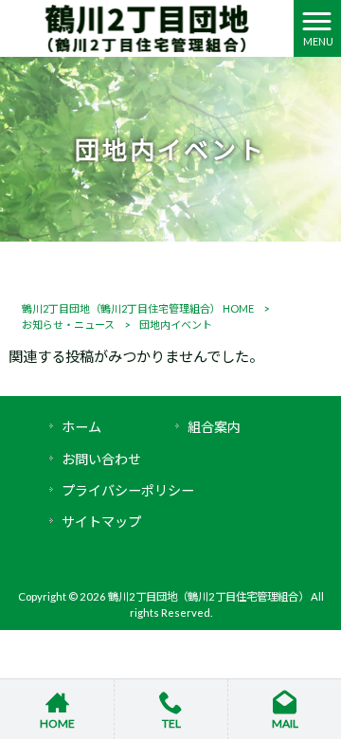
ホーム (81, 427)
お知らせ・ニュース (68, 324)
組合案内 (214, 427)
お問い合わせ (101, 459)
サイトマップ (101, 522)
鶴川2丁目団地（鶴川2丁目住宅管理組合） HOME (138, 308)
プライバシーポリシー (128, 490)
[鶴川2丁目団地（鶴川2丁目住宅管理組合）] (146, 26)
